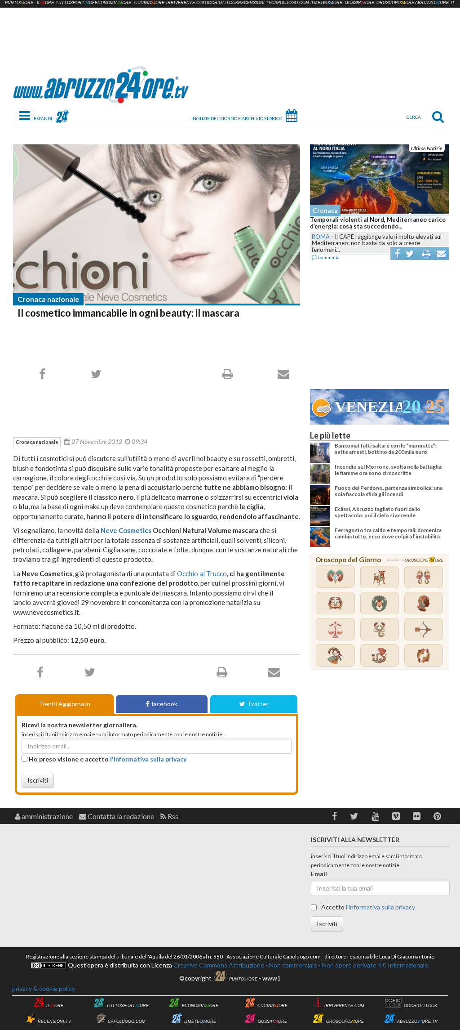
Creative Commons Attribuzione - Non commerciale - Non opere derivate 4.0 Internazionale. (300, 965)
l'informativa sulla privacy (148, 759)
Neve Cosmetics (126, 530)
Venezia (368, 407)
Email (319, 874)
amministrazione (46, 816)
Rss (172, 816)
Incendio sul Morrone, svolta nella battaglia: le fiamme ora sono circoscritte (388, 469)
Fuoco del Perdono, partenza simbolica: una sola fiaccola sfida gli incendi (388, 490)
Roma (321, 236)
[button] (334, 816)
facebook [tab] (164, 704)
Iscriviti (37, 780)
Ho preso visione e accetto (106, 759)
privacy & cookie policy (43, 988)
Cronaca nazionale (48, 299)
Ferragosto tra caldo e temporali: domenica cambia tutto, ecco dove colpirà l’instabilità (388, 533)
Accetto (367, 907)
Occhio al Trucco (202, 573)
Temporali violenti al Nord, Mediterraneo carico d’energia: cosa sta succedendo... (378, 223)
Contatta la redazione (120, 816)
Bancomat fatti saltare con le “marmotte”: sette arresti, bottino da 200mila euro (386, 448)
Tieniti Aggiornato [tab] (64, 704)
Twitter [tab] (258, 704)
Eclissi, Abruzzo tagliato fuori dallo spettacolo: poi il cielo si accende (377, 512)
